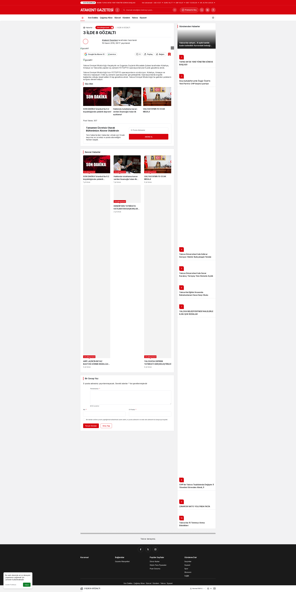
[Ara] (201, 10)
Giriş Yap (106, 426)
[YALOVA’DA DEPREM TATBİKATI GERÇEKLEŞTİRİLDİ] (157, 276)
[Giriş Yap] (213, 10)
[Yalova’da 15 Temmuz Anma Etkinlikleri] (196, 519)
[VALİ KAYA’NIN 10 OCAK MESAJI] (157, 101)
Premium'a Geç (191, 10)
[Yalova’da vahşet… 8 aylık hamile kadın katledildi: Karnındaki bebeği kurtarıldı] (196, 39)
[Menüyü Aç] (117, 10)
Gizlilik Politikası (10, 585)
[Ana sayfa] (83, 18)
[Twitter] (148, 549)
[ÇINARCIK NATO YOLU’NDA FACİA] (196, 500)
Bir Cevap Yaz (91, 378)
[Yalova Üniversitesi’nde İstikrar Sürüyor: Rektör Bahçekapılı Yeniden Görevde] (196, 173)
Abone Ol (149, 137)
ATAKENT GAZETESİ (96, 10)
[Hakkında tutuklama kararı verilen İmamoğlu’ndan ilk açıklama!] (127, 101)
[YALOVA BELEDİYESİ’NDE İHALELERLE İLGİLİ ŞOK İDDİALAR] (196, 307)
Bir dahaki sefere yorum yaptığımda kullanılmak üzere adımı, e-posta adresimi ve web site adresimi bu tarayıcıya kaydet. (127, 419)
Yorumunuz (95, 389)
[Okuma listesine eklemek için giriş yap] (169, 54)
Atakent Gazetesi (110, 40)
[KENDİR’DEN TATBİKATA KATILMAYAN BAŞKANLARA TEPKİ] (127, 276)
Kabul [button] (27, 585)
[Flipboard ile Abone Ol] (112, 54)
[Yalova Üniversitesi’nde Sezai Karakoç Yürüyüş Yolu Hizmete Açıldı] (196, 269)
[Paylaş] (214, 588)
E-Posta (132, 409)
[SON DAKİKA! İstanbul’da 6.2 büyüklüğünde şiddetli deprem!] (97, 101)
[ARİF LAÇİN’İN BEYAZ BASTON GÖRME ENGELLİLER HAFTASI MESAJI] (96, 276)
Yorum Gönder (91, 426)
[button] (207, 10)
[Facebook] (140, 549)
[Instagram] (155, 549)
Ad (85, 409)
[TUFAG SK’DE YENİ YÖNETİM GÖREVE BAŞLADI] (196, 58)
